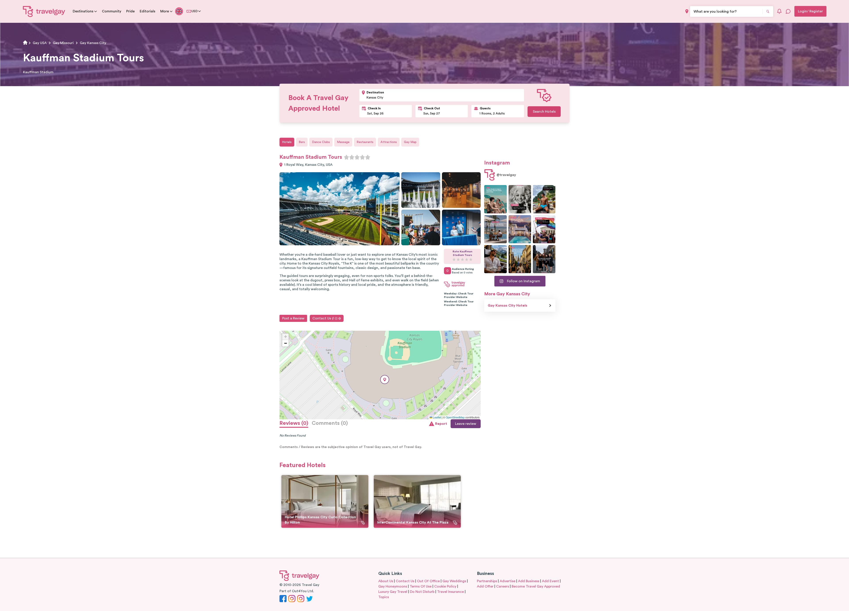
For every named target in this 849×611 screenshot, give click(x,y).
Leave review (465, 423)
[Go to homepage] (44, 11)
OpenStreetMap (455, 417)
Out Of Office (428, 581)
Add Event (550, 581)
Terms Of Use (421, 586)
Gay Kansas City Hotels (507, 305)
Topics (383, 597)
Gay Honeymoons (392, 586)
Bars (302, 142)
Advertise (507, 581)
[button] (384, 379)
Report (441, 423)
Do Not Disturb (422, 592)
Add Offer (485, 586)
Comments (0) (330, 423)
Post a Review (293, 318)
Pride (130, 11)
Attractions (389, 142)
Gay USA (40, 43)
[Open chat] (788, 11)
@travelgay (506, 175)
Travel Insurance (450, 592)
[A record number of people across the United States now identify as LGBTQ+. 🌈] (544, 229)
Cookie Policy (445, 586)
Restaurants (365, 142)
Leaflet (436, 417)
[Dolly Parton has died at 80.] (520, 199)
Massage (343, 142)
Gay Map (410, 142)
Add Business (528, 581)
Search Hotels (544, 111)
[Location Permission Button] (686, 11)
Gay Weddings (454, 581)
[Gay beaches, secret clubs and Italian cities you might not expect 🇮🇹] (495, 199)
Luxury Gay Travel (392, 592)
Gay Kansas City (93, 43)
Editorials (147, 11)
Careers (502, 586)
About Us (385, 581)
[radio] (346, 157)
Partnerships (487, 581)
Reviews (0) (293, 423)
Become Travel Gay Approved (536, 586)
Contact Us (321, 318)
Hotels (287, 142)
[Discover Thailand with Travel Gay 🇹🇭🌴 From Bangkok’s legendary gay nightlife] (544, 199)
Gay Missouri (63, 43)
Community (111, 11)
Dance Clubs (321, 142)
